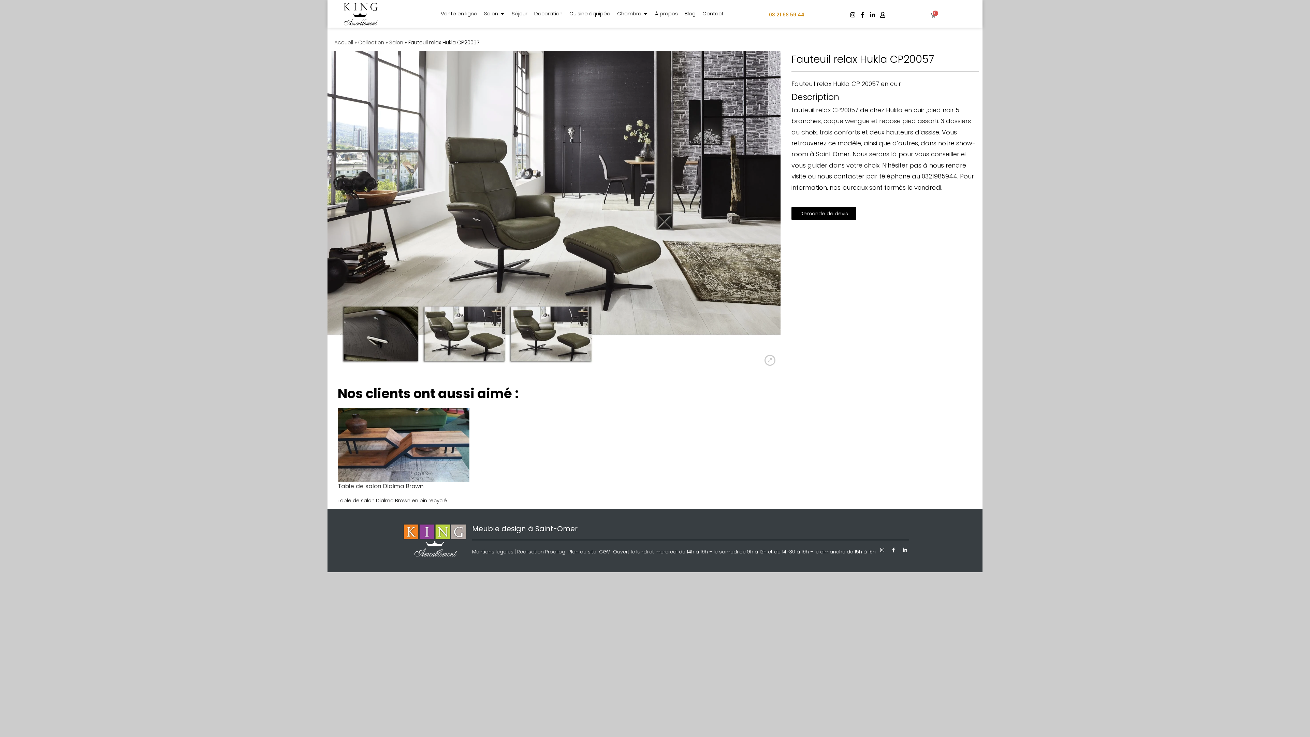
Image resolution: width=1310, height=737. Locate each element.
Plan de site (582, 551)
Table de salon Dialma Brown (381, 486)
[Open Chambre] (645, 14)
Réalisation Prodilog (541, 551)
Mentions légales (492, 551)
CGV (604, 551)
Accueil (343, 42)
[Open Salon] (502, 14)
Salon (396, 42)
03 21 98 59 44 (786, 14)
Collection (371, 42)
